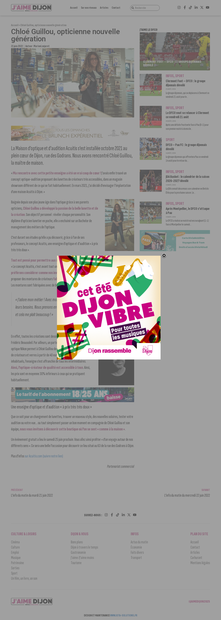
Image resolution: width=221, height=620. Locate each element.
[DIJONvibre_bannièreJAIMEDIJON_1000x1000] (109, 358)
